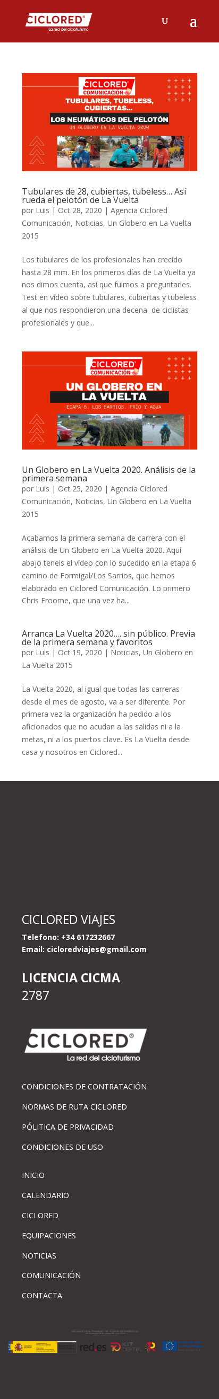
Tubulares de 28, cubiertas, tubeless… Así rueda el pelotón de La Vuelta (104, 196)
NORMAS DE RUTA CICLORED (74, 1107)
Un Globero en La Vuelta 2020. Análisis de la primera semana (109, 474)
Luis (42, 210)
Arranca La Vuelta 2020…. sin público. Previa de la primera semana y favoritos (108, 638)
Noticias (89, 223)
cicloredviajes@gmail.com (97, 949)
